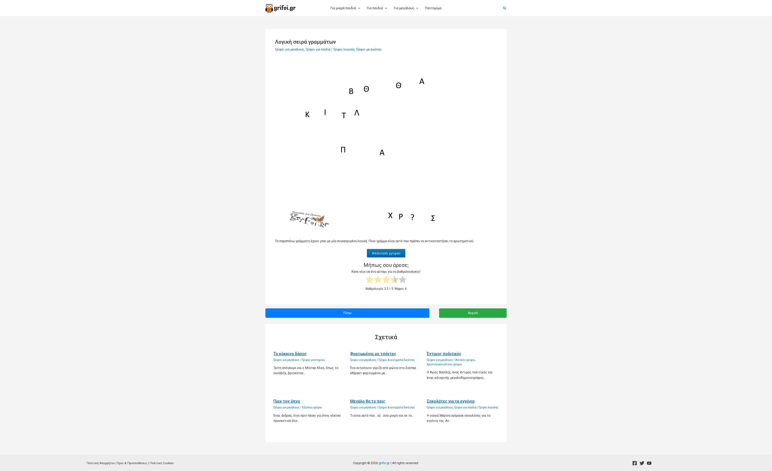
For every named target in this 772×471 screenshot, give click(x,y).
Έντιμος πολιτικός (444, 353)
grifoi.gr (384, 463)
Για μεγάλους (404, 8)
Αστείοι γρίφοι (465, 360)
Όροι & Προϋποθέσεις (132, 463)
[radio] (369, 280)
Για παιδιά (375, 8)
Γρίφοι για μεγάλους (289, 49)
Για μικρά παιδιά (343, 8)
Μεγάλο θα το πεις (367, 401)
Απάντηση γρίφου (386, 253)
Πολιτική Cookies (162, 463)
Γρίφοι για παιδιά (318, 49)
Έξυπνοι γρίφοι (312, 407)
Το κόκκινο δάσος (290, 353)
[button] (358, 8)
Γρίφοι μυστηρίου (313, 360)
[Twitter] (642, 463)
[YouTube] (649, 463)
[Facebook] (634, 463)
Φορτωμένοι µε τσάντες (373, 353)
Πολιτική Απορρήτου (100, 463)
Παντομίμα (433, 8)
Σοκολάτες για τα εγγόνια (450, 401)
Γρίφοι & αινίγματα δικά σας (397, 360)
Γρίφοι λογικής (344, 49)
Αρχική (473, 313)
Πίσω (347, 313)
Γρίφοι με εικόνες (369, 49)
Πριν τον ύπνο (286, 401)
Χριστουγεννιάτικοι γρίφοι (444, 364)
